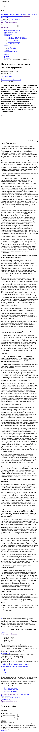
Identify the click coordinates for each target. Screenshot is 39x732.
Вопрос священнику (10, 51)
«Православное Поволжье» (9, 634)
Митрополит (8, 34)
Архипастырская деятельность (17, 38)
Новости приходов (14, 42)
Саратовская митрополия (12, 30)
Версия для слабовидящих (9, 22)
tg (4, 670)
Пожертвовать (5, 17)
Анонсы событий (13, 43)
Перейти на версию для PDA (10, 694)
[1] (24, 310)
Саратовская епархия (10, 32)
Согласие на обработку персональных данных (15, 664)
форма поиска (26, 16)
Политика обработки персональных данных (14, 666)
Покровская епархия (10, 688)
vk (5, 672)
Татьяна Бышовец (6, 76)
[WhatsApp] (12, 82)
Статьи (6, 50)
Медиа (6, 45)
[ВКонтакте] (4, 82)
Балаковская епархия (10, 691)
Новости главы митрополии (16, 37)
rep (5, 669)
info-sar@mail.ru (5, 21)
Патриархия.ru (5, 653)
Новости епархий (13, 40)
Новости (7, 35)
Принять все (4, 730)
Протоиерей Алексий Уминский (11, 80)
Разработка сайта (24, 694)
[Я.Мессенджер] (2, 82)
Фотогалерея (12, 48)
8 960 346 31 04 (15, 19)
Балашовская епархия (11, 689)
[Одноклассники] (7, 82)
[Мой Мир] (14, 82)
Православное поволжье (19, 15)
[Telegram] (9, 82)
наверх (3, 632)
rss (5, 674)
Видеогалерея (12, 47)
